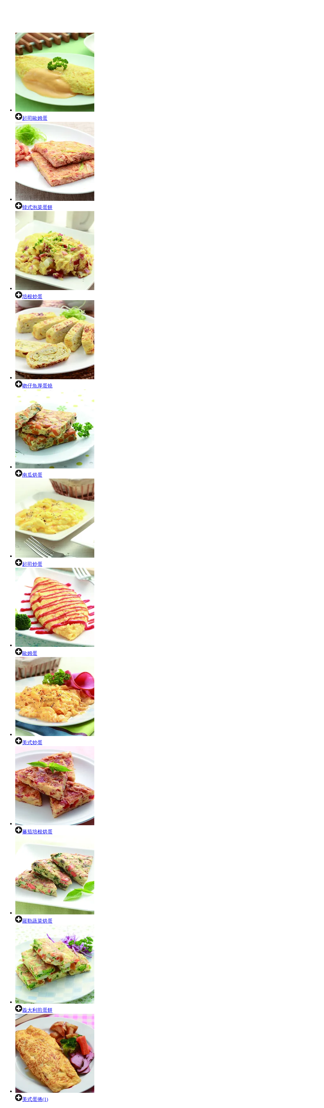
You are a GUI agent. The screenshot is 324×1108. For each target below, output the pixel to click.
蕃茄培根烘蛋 (37, 831)
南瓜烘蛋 (32, 475)
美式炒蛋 (32, 742)
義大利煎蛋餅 (37, 1010)
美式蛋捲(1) (35, 1099)
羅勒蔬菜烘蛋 (37, 921)
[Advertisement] (130, 18)
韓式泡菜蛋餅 (37, 207)
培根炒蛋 (32, 296)
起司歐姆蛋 (34, 118)
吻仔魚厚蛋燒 (37, 385)
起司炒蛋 (32, 564)
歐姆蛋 (29, 653)
